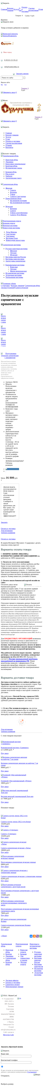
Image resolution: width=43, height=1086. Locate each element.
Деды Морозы (11, 232)
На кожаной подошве (18, 201)
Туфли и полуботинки (19, 213)
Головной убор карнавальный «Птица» (16, 781)
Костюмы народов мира (15, 259)
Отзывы (9, 145)
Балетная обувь (11, 166)
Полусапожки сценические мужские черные (18, 862)
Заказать (4, 522)
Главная (4, 9)
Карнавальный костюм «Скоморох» (15, 748)
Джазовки (9, 162)
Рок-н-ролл (10, 174)
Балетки (9, 954)
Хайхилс (9, 176)
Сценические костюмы (12, 245)
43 (16, 461)
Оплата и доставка (13, 141)
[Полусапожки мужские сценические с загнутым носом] (14, 887)
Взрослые (14, 267)
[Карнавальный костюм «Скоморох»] (14, 744)
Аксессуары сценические (15, 261)
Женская (9, 188)
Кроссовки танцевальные (15, 164)
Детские (13, 253)
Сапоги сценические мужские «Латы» (16, 848)
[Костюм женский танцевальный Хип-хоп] (14, 793)
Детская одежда (23, 963)
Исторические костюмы (15, 273)
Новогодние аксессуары (15, 240)
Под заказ (4, 753)
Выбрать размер (7, 1084)
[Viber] (37, 936)
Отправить (5, 1076)
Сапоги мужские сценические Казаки (16, 925)
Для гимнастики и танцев (25, 958)
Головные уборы (9, 283)
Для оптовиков (7, 531)
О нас (20, 9)
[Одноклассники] (34, 936)
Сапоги (13, 190)
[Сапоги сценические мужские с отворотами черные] (14, 872)
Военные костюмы (10, 226)
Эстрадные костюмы (14, 275)
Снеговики (10, 236)
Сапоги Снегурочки (18, 196)
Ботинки (13, 192)
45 (19, 461)
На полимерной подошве (20, 203)
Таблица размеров (9, 464)
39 (8, 461)
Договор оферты (12, 980)
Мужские (13, 255)
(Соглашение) (32, 1072)
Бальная (23, 954)
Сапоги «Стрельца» (8, 834)
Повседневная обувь (13, 198)
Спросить (14, 34)
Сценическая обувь (10, 184)
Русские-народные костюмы (38, 954)
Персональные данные (14, 987)
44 (17, 461)
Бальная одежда (9, 223)
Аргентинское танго (13, 178)
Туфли (12, 194)
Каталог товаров (10, 9)
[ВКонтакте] (31, 936)
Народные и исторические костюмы (35, 946)
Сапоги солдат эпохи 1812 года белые (16, 822)
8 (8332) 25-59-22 (11, 60)
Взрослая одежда (23, 951)
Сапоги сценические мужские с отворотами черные (21, 876)
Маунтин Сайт (8, 1035)
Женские (13, 251)
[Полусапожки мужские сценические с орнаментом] (10, 358)
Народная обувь (12, 160)
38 (6, 461)
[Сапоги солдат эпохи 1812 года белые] (14, 818)
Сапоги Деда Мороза (18, 215)
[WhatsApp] (40, 936)
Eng (5, 84)
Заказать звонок (22, 74)
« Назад (4, 936)
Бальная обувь (11, 172)
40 (10, 461)
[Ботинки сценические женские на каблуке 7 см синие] (14, 759)
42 (14, 461)
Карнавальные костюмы (15, 265)
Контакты (9, 147)
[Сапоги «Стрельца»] (9, 830)
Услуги (16, 9)
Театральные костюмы (14, 277)
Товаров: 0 (25, 88)
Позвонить (12, 36)
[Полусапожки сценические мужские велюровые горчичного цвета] (14, 905)
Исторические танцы (14, 168)
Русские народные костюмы (17, 249)
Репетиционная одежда (12, 221)
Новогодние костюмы (11, 228)
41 (12, 461)
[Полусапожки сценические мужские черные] (14, 858)
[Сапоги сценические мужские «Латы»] (14, 844)
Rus (2, 84)
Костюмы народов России (16, 257)
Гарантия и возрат (13, 985)
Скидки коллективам (33, 9)
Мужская (9, 206)
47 (23, 461)
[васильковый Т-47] (7, 469)
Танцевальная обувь (10, 156)
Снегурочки (10, 234)
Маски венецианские (18, 271)
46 (21, 461)
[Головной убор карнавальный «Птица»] (14, 777)
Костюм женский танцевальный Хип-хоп (17, 796)
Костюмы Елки (12, 238)
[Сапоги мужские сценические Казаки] (14, 921)
